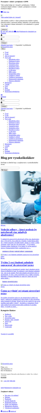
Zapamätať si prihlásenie (16, 45)
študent (4, 281)
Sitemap (7, 397)
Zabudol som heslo (7, 45)
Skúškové (8, 314)
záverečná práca (12, 281)
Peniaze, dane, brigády (12, 320)
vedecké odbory (19, 251)
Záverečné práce (10, 318)
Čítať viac (6, 12)
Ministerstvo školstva (11, 406)
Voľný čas (8, 321)
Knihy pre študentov (11, 404)
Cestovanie (8, 327)
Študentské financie (11, 402)
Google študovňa (10, 401)
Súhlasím (4, 29)
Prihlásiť (3, 33)
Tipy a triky (8, 316)
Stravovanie (8, 325)
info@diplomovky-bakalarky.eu (26, 31)
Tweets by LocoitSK (7, 334)
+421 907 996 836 (8, 31)
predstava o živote (8, 251)
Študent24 (8, 399)
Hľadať (5, 170)
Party (6, 323)
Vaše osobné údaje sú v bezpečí (11, 17)
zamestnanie (29, 251)
